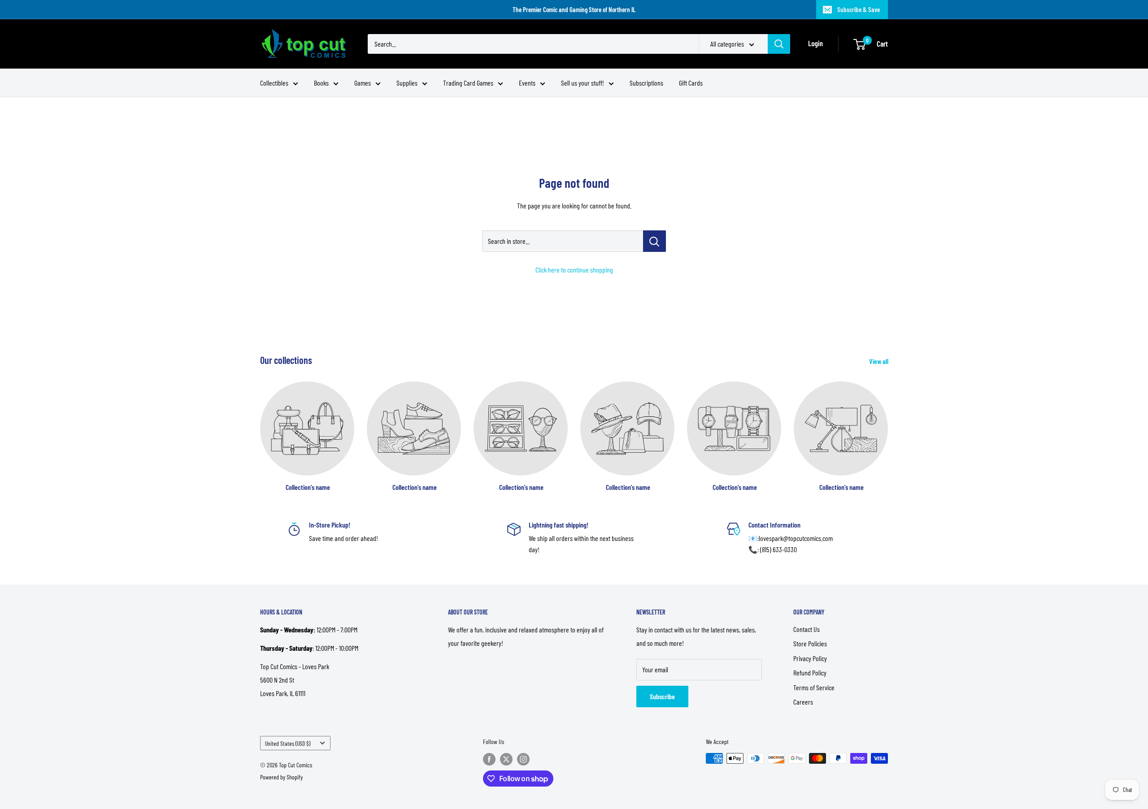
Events (527, 82)
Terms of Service (814, 687)
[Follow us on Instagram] (523, 759)
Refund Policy (809, 672)
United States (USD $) (287, 743)
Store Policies (810, 643)
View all (879, 361)
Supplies (406, 82)
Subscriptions (646, 82)
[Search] (779, 44)
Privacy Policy (810, 658)
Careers (803, 701)
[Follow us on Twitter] (506, 759)
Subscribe (662, 696)
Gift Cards (691, 82)
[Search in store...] (654, 241)
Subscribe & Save (858, 9)
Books (321, 82)
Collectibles (274, 82)
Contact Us (806, 629)
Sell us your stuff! (582, 82)
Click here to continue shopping (574, 269)
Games (362, 82)
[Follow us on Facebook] (489, 759)
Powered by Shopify (281, 777)
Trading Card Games (468, 82)
